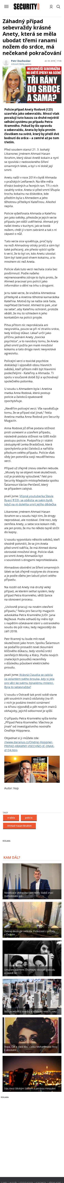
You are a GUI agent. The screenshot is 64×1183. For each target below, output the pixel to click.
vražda (11, 817)
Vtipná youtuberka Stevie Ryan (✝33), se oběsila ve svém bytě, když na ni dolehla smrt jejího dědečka (30, 500)
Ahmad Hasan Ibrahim (19, 825)
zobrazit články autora (21, 64)
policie (28, 817)
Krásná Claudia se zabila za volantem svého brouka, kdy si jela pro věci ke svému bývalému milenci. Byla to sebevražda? (29, 681)
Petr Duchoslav (21, 60)
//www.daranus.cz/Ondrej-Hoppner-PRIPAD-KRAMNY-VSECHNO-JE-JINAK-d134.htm (29, 746)
